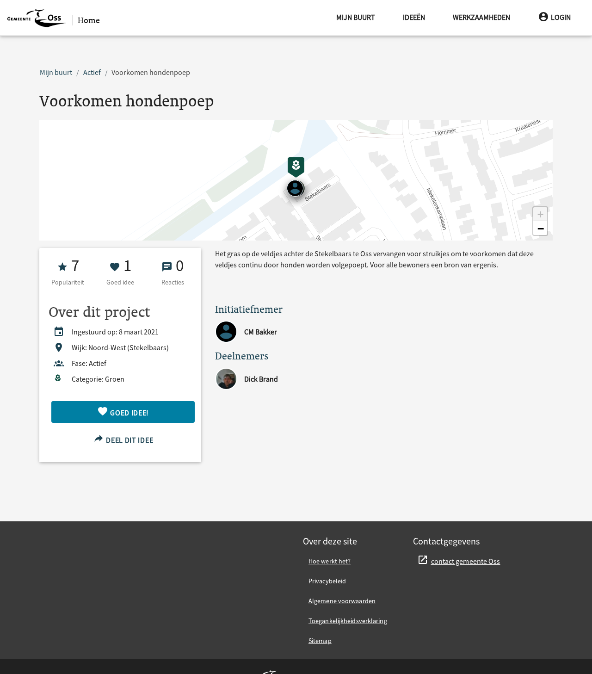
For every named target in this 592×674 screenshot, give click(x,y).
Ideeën (414, 17)
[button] (540, 214)
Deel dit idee (128, 440)
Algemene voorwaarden (342, 601)
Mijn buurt (355, 17)
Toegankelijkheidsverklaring (347, 621)
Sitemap (320, 641)
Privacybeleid (327, 581)
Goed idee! (129, 412)
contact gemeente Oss (465, 561)
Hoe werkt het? (329, 561)
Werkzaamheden (481, 17)
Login (561, 17)
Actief (92, 72)
